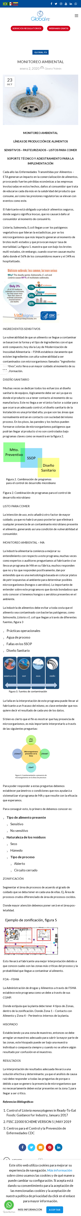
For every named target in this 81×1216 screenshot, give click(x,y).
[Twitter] (56, 3)
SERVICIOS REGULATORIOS (27, 28)
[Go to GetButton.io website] (9, 1212)
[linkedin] (70, 3)
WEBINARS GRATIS (59, 28)
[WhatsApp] (75, 3)
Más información (30, 1209)
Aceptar (54, 1209)
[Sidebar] (4, 369)
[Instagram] (61, 3)
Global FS (40, 52)
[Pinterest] (49, 1147)
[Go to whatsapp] (9, 1205)
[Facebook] (51, 3)
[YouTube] (65, 3)
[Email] (40, 1147)
